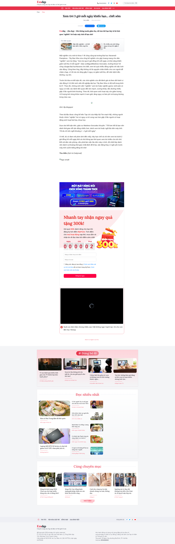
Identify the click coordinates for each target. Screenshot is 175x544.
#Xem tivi (87, 339)
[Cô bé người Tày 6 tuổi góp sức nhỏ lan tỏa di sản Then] (96, 404)
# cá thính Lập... (82, 442)
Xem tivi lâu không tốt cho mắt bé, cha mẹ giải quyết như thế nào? (75, 374)
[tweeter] (111, 3)
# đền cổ (79, 418)
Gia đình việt (74, 519)
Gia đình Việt (106, 8)
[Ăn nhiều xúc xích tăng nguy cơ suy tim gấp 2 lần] (97, 46)
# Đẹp (116, 383)
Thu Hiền (86, 20)
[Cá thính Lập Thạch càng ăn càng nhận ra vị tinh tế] (96, 439)
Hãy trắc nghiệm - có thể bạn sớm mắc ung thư (81, 45)
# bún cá (48, 422)
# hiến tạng (81, 453)
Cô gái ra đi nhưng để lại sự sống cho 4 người (80, 448)
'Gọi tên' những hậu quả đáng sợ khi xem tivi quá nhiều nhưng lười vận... (125, 377)
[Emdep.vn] (42, 2)
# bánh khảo (81, 430)
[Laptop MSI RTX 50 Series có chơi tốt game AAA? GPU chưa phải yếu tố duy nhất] (54, 436)
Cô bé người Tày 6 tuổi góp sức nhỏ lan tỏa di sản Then (80, 402)
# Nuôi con (68, 380)
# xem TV (121, 383)
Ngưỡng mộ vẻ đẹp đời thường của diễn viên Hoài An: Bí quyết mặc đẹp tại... (124, 491)
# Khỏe (67, 497)
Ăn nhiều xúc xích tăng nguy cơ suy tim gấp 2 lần (111, 46)
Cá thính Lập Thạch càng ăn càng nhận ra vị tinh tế (80, 437)
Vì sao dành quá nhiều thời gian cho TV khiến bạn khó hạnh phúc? (49, 375)
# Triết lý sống (43, 381)
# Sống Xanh (43, 452)
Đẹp (38, 12)
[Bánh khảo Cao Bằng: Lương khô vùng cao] (96, 428)
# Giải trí (74, 407)
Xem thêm (87, 501)
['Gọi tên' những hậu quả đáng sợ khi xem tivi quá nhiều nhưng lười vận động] (125, 365)
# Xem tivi (74, 380)
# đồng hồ (50, 497)
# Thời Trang (43, 497)
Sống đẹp (88, 8)
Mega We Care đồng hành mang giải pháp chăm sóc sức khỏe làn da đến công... (75, 491)
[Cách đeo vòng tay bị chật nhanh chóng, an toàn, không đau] (99, 479)
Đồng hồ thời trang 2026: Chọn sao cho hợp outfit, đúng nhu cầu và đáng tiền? (49, 491)
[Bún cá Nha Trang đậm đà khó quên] (54, 408)
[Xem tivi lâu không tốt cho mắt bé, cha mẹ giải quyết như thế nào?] (75, 364)
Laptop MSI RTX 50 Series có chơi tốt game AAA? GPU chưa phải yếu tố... (53, 447)
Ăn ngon (97, 8)
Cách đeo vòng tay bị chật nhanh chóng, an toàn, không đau (99, 491)
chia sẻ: (80, 26)
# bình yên (51, 381)
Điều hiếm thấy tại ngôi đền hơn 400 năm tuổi (80, 414)
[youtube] (117, 3)
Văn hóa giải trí (78, 8)
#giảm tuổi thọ (95, 339)
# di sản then (80, 407)
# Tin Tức (74, 418)
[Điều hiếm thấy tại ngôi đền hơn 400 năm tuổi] (96, 416)
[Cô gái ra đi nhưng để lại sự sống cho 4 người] (96, 451)
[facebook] (109, 3)
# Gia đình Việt (94, 383)
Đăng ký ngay (80, 276)
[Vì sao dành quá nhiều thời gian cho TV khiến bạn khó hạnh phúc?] (50, 364)
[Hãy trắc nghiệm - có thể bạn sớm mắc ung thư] (66, 46)
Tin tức (67, 8)
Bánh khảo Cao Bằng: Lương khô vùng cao (80, 425)
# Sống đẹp (75, 453)
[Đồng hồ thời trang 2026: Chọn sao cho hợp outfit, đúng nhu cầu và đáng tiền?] (50, 479)
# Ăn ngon (43, 422)
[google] (114, 3)
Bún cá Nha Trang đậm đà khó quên (52, 418)
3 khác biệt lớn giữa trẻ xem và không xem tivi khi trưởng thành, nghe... (99, 377)
